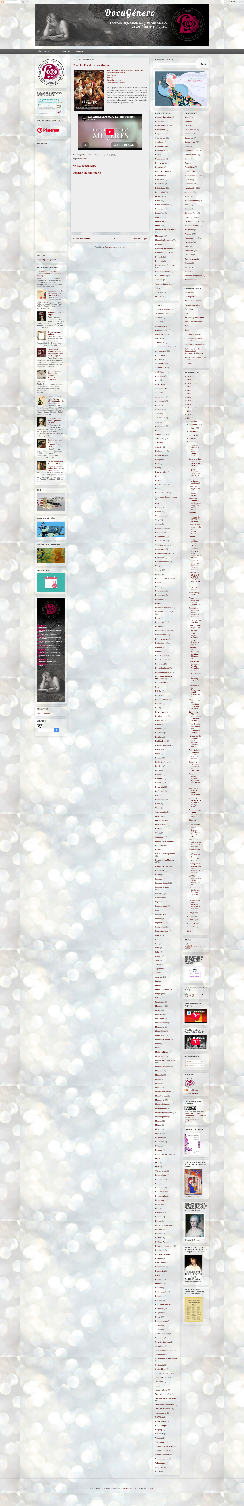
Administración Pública (164, 347)
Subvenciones (190, 259)
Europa (158, 758)
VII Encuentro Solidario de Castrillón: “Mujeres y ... (194, 892)
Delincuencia (160, 591)
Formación (189, 184)
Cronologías (160, 150)
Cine (157, 520)
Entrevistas (159, 180)
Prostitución (160, 1271)
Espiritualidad (160, 741)
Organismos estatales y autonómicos (194, 339)
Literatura (159, 1006)
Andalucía (159, 393)
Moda (157, 1079)
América (158, 384)
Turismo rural (160, 1413)
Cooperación (160, 549)
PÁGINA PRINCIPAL (46, 51)
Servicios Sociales (162, 1342)
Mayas (158, 1044)
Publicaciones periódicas (194, 301)
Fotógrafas (159, 791)
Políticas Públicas (162, 1242)
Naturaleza (159, 1142)
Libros (157, 225)
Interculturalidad (161, 931)
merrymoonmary (127, 1488)
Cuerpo (158, 566)
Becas (187, 117)
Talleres (188, 263)
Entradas (191, 1062)
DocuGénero (192, 1090)
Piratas (158, 1221)
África (157, 1471)
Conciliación (160, 541)
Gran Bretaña (160, 824)
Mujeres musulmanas (164, 1113)
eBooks (158, 297)
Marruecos (159, 1019)
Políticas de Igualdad (163, 1246)
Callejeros (159, 142)
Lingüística (159, 1002)
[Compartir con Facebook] (112, 155)
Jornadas (188, 192)
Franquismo (160, 800)
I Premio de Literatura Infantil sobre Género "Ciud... (194, 450)
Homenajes (159, 209)
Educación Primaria (163, 672)
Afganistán (159, 355)
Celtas (157, 489)
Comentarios (193, 1066)
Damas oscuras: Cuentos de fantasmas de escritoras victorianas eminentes (49, 376)
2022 (189, 390)
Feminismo (159, 770)
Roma (157, 1317)
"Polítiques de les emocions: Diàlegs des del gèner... (194, 704)
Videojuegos (160, 1442)
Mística (158, 1129)
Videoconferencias (192, 280)
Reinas (158, 1300)
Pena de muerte (161, 1192)
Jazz (157, 960)
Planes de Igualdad (163, 248)
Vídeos (158, 292)
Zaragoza (159, 1467)
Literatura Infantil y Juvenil (165, 230)
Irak (156, 939)
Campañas (189, 121)
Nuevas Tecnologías (163, 1154)
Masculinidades (161, 1023)
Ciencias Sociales (162, 516)
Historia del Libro (162, 866)
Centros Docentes (162, 493)
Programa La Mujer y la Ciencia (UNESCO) (194, 601)
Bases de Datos (161, 125)
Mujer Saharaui (161, 1096)
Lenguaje (159, 994)
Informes (158, 217)
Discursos (159, 167)
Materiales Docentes (163, 240)
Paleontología (160, 1175)
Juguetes (159, 969)
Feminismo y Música (194, 593)
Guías (157, 201)
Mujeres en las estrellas (195, 621)
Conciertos (189, 138)
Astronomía (160, 439)
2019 (189, 401)
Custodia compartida (163, 578)
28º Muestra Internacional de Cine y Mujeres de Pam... (195, 880)
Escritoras (159, 724)
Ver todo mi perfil (191, 1093)
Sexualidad (159, 1346)
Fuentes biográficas (192, 305)
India (157, 910)
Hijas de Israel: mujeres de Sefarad (195, 628)
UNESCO (159, 1417)
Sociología (159, 1365)
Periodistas (159, 1204)
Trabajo (158, 1386)
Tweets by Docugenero (46, 260)
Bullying (158, 480)
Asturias (158, 443)
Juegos (158, 964)
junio (191, 442)
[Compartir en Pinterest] (114, 155)
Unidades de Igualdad (193, 276)
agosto (192, 435)
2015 (189, 414)
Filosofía (158, 779)
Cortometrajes (161, 146)
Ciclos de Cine (190, 130)
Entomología (160, 712)
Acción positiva (161, 330)
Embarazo (159, 695)
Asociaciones (160, 434)
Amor (157, 380)
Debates (188, 163)
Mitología (159, 1075)
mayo (191, 913)
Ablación (158, 318)
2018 (189, 404)
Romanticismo (161, 1321)
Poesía (158, 1233)
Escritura (158, 729)
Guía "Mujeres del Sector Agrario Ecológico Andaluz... (195, 666)
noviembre (194, 424)
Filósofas (159, 783)
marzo (192, 920)
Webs (187, 326)
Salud (157, 1329)
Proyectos (189, 242)
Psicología (159, 1275)
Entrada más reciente (81, 238)
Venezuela (159, 1434)
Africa (157, 359)
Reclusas (159, 1288)
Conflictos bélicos (162, 545)
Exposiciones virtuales (193, 175)
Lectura (158, 985)
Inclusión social (161, 906)
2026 (189, 376)
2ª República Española (164, 313)
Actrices (158, 338)
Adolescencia (160, 351)
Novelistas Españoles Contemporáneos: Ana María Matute (195, 504)
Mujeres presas (161, 1117)
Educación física (161, 683)
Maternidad (159, 1035)
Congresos (189, 146)
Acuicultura (159, 343)
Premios (188, 234)
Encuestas (159, 175)
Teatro (187, 267)
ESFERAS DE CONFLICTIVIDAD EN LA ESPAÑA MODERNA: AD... (194, 578)
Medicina (159, 1048)
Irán (156, 943)
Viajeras (158, 1438)
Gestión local (160, 820)
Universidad (160, 1421)
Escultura (159, 737)
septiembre (194, 431)
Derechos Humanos (163, 607)
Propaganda (160, 1267)
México (158, 1125)
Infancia (158, 919)
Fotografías (160, 192)
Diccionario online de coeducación (195, 481)
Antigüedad (159, 397)
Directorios (159, 163)
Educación (159, 664)
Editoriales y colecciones (194, 318)
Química (158, 1284)
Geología (159, 816)
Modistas (159, 1083)
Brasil (157, 468)
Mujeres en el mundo (194, 588)
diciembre (193, 421)
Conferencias (190, 142)
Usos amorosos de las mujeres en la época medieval (55, 293)
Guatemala (159, 837)
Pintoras (158, 1213)
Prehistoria (159, 1250)
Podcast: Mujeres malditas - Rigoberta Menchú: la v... (194, 779)
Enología (158, 708)
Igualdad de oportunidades (166, 887)
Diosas (158, 626)
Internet (158, 935)
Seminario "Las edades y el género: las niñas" (195, 462)
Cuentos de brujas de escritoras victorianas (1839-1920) (55, 443)
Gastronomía (160, 812)
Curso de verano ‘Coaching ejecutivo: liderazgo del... (194, 653)
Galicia (158, 808)
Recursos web (161, 276)
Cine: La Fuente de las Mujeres (194, 822)
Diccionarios (160, 159)
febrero (192, 923)
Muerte (158, 1087)
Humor (158, 875)
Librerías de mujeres (193, 334)
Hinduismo (159, 845)
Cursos (187, 159)
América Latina (161, 389)
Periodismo (159, 1200)
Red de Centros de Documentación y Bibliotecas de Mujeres (194, 351)
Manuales (159, 236)
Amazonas (159, 376)
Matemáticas (160, 1031)
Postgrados (189, 230)
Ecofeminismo (161, 643)
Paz (156, 1183)
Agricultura (159, 363)
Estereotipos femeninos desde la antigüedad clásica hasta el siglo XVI (55, 352)
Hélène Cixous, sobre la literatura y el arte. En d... (195, 678)
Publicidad (159, 1279)
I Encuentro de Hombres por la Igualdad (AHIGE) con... (195, 741)
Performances (190, 217)
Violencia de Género (163, 1446)
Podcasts (159, 257)
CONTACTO (81, 51)
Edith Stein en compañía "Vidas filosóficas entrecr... (194, 754)
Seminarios (189, 251)
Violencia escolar (162, 1455)
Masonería (159, 1027)
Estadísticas (160, 188)
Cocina (158, 524)
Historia (158, 850)
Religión (158, 1313)
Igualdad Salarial (162, 883)
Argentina (159, 409)
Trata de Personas (162, 1409)
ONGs (157, 1158)
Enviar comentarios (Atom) (115, 247)
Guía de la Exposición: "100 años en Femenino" (194, 766)
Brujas (157, 476)
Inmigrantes (160, 927)
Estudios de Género (163, 745)
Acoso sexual (160, 334)
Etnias (157, 754)
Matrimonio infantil (162, 1040)
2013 (189, 931)
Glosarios (159, 196)
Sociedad (159, 1354)
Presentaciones (191, 238)
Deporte (158, 599)
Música (158, 1133)
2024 (189, 383)
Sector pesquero (162, 1334)
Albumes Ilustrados (163, 117)
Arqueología (160, 418)
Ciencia (158, 512)
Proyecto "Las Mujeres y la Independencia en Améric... (195, 529)
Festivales (189, 180)
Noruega (158, 1150)
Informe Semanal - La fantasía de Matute (194, 472)
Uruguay (158, 1430)
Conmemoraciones (192, 150)
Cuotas (158, 574)
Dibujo (157, 618)
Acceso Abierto (161, 326)
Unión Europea (161, 1425)
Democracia (160, 595)
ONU (157, 1163)
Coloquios (189, 134)
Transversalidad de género (166, 1398)
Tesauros (159, 280)
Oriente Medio (161, 1171)
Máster (187, 205)
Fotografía (159, 787)
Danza (158, 587)
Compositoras (160, 537)
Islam (157, 948)
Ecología (158, 647)
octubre (192, 428)
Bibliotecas (159, 455)
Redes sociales (161, 1292)
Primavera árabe (162, 1254)
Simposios (189, 255)
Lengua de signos (162, 989)
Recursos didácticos (163, 272)
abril (191, 916)
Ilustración (159, 894)
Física (157, 804)
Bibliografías (160, 130)
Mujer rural (159, 1100)
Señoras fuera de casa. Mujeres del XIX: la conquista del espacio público (56, 400)
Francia (158, 795)
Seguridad (159, 1338)
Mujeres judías (161, 1108)
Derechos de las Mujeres (165, 612)
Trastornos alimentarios (164, 1405)
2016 (189, 411)
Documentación (161, 639)
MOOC (187, 196)
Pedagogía (159, 1188)
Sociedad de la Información (166, 1359)
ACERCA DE (65, 51)
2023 (189, 387)
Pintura (158, 1217)
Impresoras (159, 902)
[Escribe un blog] (107, 155)
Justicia (158, 973)
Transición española (163, 1394)
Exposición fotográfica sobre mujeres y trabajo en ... (195, 612)
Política (158, 1238)
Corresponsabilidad (163, 553)
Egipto (157, 687)
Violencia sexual (161, 1459)
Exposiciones (190, 171)
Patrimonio (159, 1179)
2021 (189, 394)
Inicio (112, 238)
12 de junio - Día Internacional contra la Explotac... (195, 716)
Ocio (157, 1167)
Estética (158, 749)
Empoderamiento (162, 699)
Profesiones (160, 1263)
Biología (158, 459)
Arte (157, 430)
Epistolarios (160, 184)
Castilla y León (161, 484)
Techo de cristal (161, 1377)
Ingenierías (159, 923)
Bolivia (158, 464)
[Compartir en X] (110, 155)
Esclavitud (159, 720)
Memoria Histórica (162, 1067)
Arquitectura (160, 426)
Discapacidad (160, 635)
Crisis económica (162, 562)
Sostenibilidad (160, 1369)
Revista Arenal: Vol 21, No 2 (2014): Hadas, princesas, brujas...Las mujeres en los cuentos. (56, 466)
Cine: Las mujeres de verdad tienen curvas (194, 491)
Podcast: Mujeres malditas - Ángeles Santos (194, 541)
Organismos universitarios (195, 345)
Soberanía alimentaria (164, 1350)
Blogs (187, 330)
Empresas (159, 704)
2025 (189, 380)
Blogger (151, 1488)
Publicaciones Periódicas (165, 265)
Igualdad (158, 879)
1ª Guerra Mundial (162, 309)
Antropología (160, 401)
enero (192, 927)
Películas (83, 158)
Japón (157, 956)
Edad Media (160, 656)
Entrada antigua (140, 238)
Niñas (157, 1146)
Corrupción (159, 558)
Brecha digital (160, 472)
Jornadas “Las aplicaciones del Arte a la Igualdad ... (195, 843)
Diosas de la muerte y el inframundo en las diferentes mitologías (49, 273)
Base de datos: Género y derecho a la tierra (195, 813)
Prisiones (159, 1259)
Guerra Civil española (164, 841)
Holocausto (159, 870)
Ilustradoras (160, 898)
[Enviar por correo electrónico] (105, 155)
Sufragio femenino (162, 1373)
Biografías (159, 134)
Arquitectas (159, 422)
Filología (158, 774)
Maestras (159, 1014)
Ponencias (159, 261)
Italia (157, 952)
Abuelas (158, 322)
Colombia (159, 532)
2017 (189, 408)
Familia (158, 766)
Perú (157, 1208)
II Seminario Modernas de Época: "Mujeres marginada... (195, 565)
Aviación (158, 447)
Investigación (190, 188)
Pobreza (158, 1229)
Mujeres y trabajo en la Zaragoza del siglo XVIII (195, 802)
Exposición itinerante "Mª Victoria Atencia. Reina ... (194, 832)
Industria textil (160, 914)
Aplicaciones (160, 121)
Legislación (159, 221)
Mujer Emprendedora (163, 1092)
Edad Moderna (161, 660)
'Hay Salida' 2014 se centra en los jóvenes (194, 791)
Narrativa (159, 1138)
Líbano (158, 1010)
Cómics (158, 155)
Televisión (159, 1382)
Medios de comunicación (165, 1060)
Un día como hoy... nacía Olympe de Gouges (55, 420)
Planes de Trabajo (162, 253)
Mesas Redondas (192, 201)
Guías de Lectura (162, 205)
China (157, 507)
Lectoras (158, 981)
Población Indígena (163, 1225)
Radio (187, 246)
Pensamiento (160, 1196)
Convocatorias (190, 155)
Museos (158, 1121)
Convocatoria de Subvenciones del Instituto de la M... (194, 691)
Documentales (161, 171)
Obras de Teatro (191, 213)
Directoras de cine (162, 631)
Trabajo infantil (161, 1390)
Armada (158, 414)
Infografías (159, 213)
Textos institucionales (163, 284)
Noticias (188, 209)
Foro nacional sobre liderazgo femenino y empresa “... (195, 904)
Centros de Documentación (166, 497)
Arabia (158, 405)
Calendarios (160, 138)
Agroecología (160, 368)
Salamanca (159, 1325)
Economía (159, 651)
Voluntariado (160, 1463)
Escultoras (159, 733)
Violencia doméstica (163, 1450)
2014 (189, 418)
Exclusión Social (161, 762)
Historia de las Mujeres (164, 860)
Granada (158, 829)
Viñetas (158, 288)
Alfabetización (160, 372)
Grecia (158, 833)
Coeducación (160, 528)
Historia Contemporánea (165, 854)
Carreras (188, 125)
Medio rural (159, 1056)
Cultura (158, 570)
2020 (189, 397)
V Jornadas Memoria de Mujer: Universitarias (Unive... (195, 553)
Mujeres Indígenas (162, 1104)
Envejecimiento (161, 716)
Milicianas (159, 1071)
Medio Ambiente (161, 1052)
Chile (157, 503)
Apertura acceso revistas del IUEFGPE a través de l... (195, 517)
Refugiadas (159, 1296)
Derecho (158, 603)
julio (191, 438)
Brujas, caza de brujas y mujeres (54, 333)
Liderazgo (159, 998)
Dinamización (160, 622)
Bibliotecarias (160, 451)
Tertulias (188, 271)
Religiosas (159, 1308)
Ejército (158, 691)
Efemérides (189, 167)
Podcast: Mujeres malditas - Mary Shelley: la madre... (194, 638)
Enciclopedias (190, 297)
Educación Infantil (162, 668)
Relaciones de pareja (163, 1304)
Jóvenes (158, 977)
